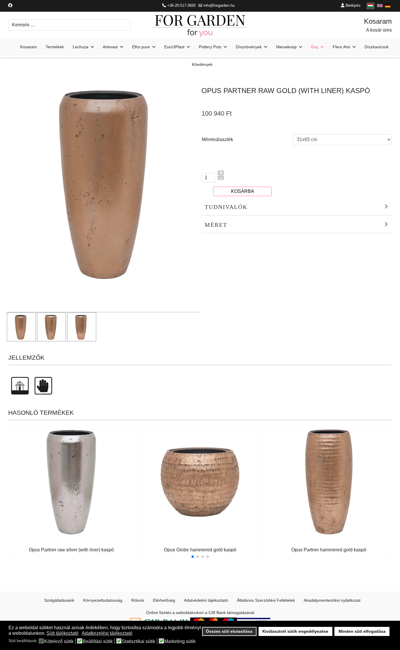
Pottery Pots (210, 46)
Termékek (55, 46)
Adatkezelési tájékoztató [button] (107, 633)
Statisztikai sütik (138, 641)
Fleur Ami (341, 46)
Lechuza (80, 46)
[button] (193, 556)
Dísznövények (249, 46)
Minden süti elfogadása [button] (362, 631)
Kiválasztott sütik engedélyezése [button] (295, 631)
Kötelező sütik (58, 641)
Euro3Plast (174, 46)
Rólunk (137, 600)
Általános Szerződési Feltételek (266, 600)
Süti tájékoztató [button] (62, 633)
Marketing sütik (180, 641)
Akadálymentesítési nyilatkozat (332, 600)
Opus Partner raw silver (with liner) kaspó (71, 549)
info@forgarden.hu (219, 6)
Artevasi (110, 46)
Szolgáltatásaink (59, 600)
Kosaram (28, 46)
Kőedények (202, 64)
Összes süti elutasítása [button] (229, 631)
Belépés (352, 5)
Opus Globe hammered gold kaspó (200, 549)
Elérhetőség (164, 600)
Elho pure (141, 46)
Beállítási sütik (98, 641)
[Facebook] (10, 5)
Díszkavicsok (377, 46)
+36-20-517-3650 (181, 6)
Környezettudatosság (102, 600)
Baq (314, 46)
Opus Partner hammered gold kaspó (328, 549)
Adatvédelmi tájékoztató (206, 600)
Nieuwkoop (286, 46)
